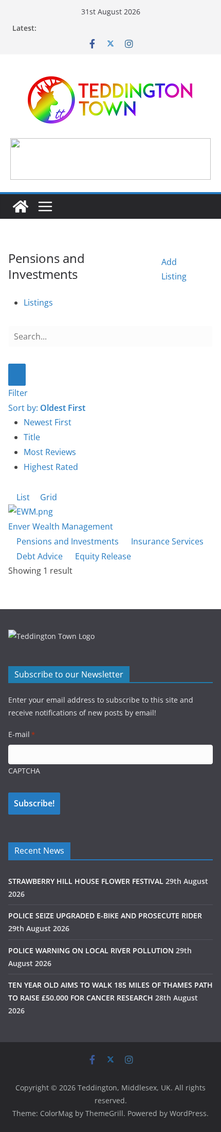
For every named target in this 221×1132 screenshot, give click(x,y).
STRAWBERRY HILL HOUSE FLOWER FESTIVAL (85, 881)
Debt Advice (38, 556)
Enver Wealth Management (60, 526)
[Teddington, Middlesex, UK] (20, 206)
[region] (110, 158)
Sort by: (46, 407)
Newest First (47, 422)
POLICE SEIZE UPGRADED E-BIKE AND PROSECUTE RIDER (105, 915)
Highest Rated (51, 467)
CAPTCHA (24, 771)
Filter (18, 393)
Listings (38, 302)
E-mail (21, 734)
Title (32, 437)
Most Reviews (50, 452)
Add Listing (174, 269)
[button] (110, 158)
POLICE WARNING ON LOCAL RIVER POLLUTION (91, 950)
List (22, 497)
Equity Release (102, 556)
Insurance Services (166, 541)
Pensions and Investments (66, 541)
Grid (47, 497)
